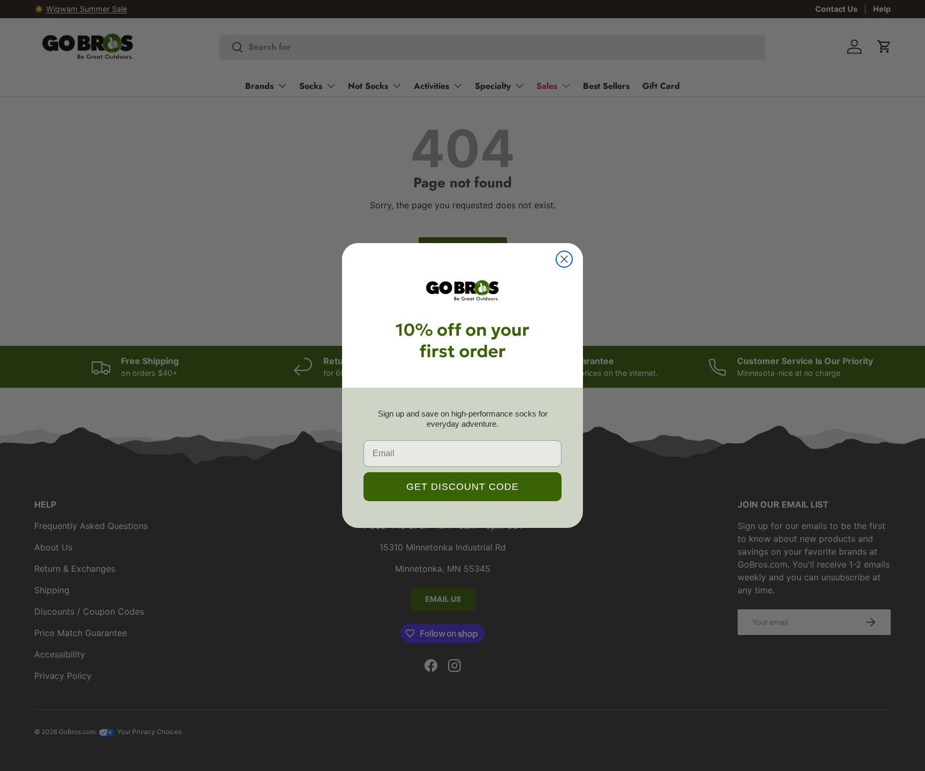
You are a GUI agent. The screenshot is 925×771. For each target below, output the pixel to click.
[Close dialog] (564, 259)
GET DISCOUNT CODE (462, 486)
